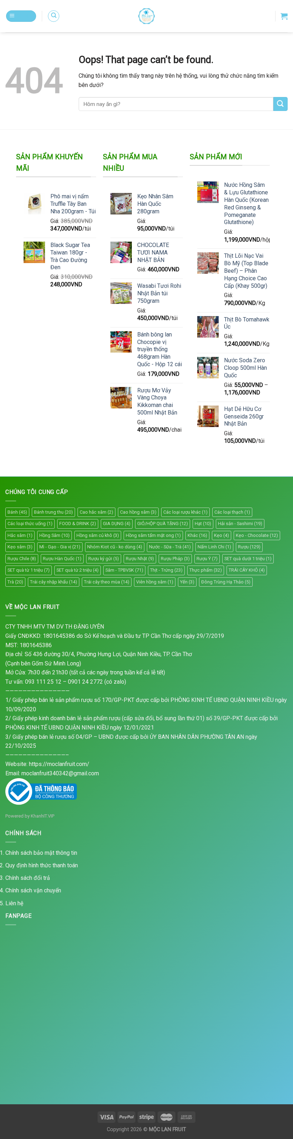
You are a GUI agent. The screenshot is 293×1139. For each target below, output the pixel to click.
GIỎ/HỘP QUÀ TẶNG (162, 523)
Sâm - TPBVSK (124, 570)
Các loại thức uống (30, 523)
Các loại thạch (232, 512)
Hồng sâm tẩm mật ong (153, 535)
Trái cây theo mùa (106, 582)
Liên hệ (14, 903)
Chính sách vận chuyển (33, 890)
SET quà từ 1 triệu (29, 570)
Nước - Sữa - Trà (170, 546)
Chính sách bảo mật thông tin (41, 852)
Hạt (203, 523)
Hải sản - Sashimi (240, 523)
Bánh (17, 512)
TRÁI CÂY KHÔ (247, 570)
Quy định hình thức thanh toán (41, 865)
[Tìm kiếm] (53, 16)
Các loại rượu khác (185, 512)
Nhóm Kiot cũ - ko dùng (114, 546)
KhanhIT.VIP (42, 816)
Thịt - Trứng (166, 570)
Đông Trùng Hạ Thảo (225, 582)
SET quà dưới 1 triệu (248, 558)
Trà (15, 582)
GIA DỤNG (116, 523)
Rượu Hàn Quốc (62, 558)
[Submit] (280, 104)
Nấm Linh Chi (214, 546)
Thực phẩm (205, 570)
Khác (197, 535)
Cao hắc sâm (96, 512)
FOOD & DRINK (77, 523)
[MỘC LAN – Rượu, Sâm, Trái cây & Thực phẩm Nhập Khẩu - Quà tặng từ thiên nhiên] (146, 16)
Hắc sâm (20, 535)
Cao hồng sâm (138, 512)
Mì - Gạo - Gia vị (59, 546)
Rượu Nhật (140, 558)
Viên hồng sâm (154, 582)
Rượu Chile (22, 558)
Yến (187, 582)
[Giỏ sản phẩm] (284, 16)
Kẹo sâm (20, 546)
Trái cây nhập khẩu (53, 582)
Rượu (249, 546)
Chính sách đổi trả (27, 877)
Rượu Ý (207, 558)
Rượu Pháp (175, 558)
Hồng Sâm (54, 535)
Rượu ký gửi (103, 558)
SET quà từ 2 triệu (77, 570)
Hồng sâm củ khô (97, 535)
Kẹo (221, 535)
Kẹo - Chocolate (257, 535)
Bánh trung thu (53, 512)
